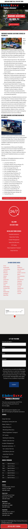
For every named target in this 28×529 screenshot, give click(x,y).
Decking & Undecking (8, 438)
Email (3, 347)
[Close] (22, 310)
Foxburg (5, 281)
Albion (18, 274)
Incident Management (14, 239)
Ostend (19, 290)
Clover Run (6, 279)
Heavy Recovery (7, 427)
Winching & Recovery (8, 429)
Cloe (4, 290)
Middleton (19, 267)
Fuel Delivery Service (8, 451)
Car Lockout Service (8, 448)
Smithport (5, 293)
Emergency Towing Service (9, 421)
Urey (4, 284)
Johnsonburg (6, 269)
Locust (19, 286)
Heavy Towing (6, 424)
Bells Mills (5, 295)
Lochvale (5, 274)
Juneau (19, 271)
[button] (14, 316)
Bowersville (6, 267)
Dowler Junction (21, 272)
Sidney (5, 276)
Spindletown (20, 288)
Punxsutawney (21, 276)
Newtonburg (6, 286)
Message (4, 359)
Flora (4, 265)
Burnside (19, 284)
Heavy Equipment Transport (14, 247)
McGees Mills (6, 288)
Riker (18, 265)
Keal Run (5, 271)
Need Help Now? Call (10, 2)
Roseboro (19, 283)
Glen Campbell (20, 269)
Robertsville (6, 291)
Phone (3, 353)
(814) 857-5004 (19, 2)
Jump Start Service (8, 454)
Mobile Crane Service (8, 440)
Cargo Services (14, 250)
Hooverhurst (20, 279)
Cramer (19, 293)
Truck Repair (5, 457)
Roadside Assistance (14, 234)
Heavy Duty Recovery (14, 242)
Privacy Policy (8, 404)
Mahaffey (19, 281)
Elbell (4, 277)
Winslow (5, 272)
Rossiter (5, 283)
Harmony (19, 291)
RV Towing (14, 245)
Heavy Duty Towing (14, 237)
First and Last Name (7, 341)
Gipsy (18, 277)
